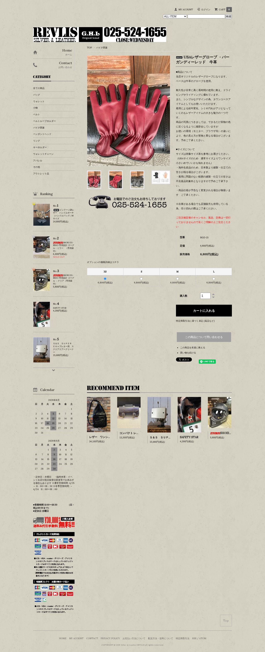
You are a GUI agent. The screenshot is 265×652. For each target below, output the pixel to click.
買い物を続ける (188, 352)
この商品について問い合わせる (204, 337)
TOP (89, 47)
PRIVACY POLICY (110, 638)
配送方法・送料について (160, 638)
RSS (194, 638)
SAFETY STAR (189, 437)
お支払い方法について (134, 638)
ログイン (205, 9)
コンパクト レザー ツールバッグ (138, 433)
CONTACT (92, 638)
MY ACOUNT (185, 9)
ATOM (202, 638)
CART (224, 9)
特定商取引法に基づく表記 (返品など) (195, 320)
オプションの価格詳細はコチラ (103, 262)
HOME (62, 638)
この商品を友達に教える (192, 347)
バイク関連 (101, 47)
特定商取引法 (182, 638)
